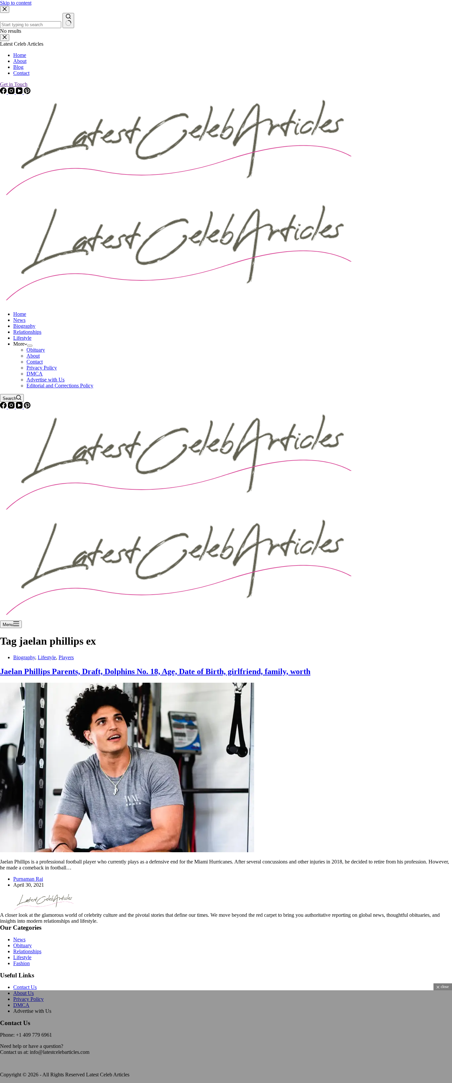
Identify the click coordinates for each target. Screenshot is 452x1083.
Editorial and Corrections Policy (59, 385)
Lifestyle (22, 338)
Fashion (21, 963)
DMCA (34, 373)
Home (19, 314)
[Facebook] (4, 407)
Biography (24, 326)
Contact (34, 362)
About (33, 356)
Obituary (35, 350)
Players (66, 657)
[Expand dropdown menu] (29, 346)
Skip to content (15, 3)
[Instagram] (12, 407)
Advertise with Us (45, 379)
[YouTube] (20, 407)
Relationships (27, 332)
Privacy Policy (41, 367)
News (19, 320)
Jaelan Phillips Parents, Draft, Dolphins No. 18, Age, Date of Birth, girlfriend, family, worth (155, 671)
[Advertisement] (198, 1036)
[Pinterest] (27, 407)
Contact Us (25, 987)
